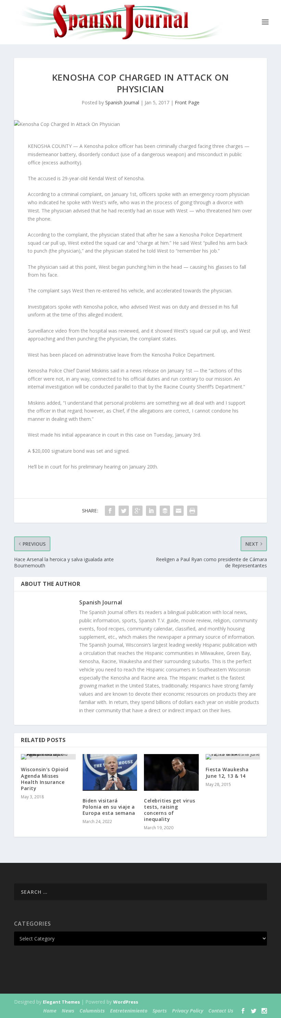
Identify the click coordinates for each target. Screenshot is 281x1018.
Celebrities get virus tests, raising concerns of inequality (169, 810)
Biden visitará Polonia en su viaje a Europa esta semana (109, 806)
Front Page (187, 102)
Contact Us (220, 1010)
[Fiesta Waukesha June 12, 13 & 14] (233, 757)
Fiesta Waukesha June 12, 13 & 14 (227, 772)
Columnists (92, 1010)
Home (50, 1010)
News (68, 1010)
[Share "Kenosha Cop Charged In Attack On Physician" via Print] (192, 511)
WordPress (125, 1002)
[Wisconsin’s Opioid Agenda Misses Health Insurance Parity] (48, 757)
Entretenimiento (128, 1010)
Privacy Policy (187, 1010)
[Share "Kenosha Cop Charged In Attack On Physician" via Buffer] (165, 511)
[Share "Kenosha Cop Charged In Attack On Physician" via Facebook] (110, 511)
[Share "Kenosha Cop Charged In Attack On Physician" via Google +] (137, 511)
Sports (159, 1010)
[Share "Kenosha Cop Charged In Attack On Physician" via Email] (178, 511)
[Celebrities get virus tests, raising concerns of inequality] (171, 772)
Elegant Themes (61, 1002)
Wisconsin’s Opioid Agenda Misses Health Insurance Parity (44, 778)
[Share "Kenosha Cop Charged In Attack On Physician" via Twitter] (124, 511)
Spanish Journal (122, 102)
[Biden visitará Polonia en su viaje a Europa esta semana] (110, 772)
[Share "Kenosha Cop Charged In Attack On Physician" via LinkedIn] (151, 511)
